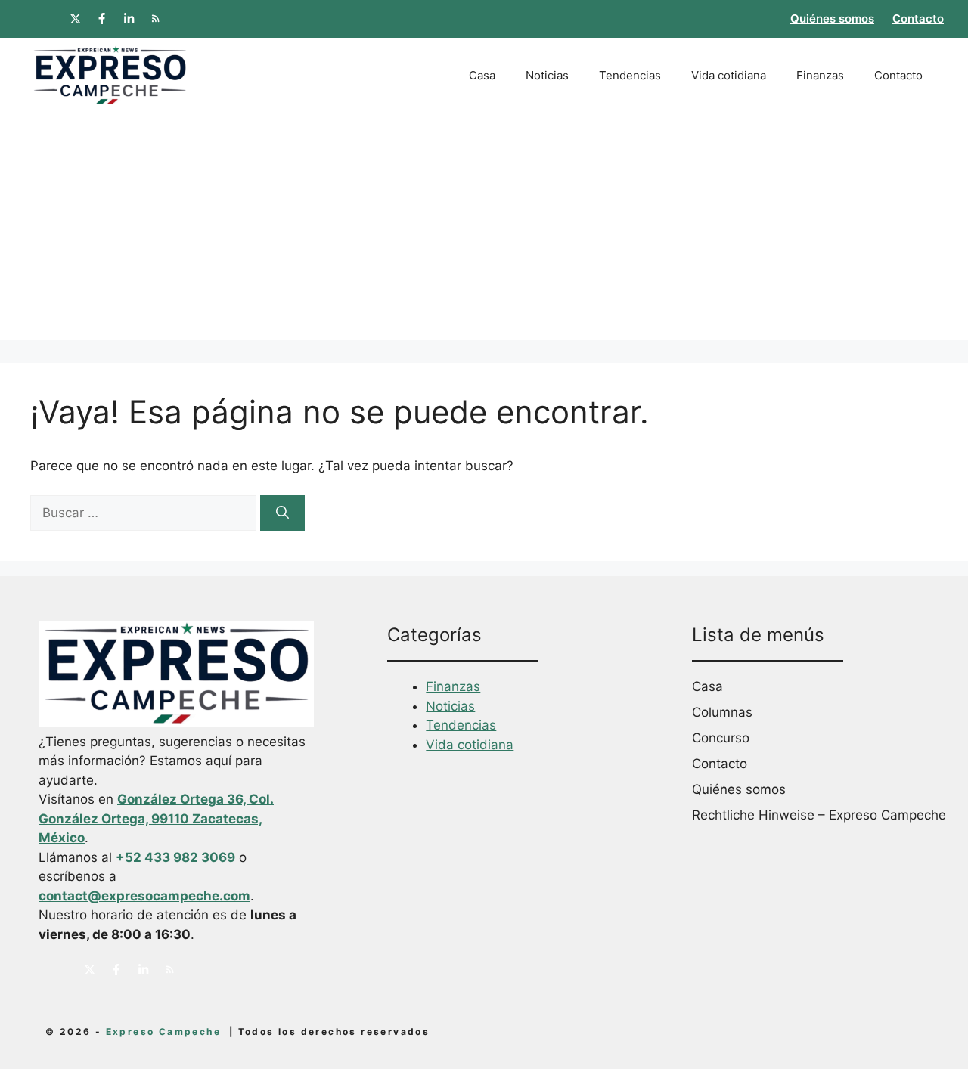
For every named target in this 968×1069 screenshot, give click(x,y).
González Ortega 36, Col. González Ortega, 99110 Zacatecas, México (156, 818)
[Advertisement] (484, 234)
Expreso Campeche (163, 1031)
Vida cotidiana (728, 75)
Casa (482, 75)
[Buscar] (282, 513)
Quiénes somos (832, 18)
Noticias (547, 75)
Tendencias (630, 75)
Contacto (918, 18)
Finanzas (820, 75)
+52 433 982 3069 (175, 857)
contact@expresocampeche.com (144, 895)
